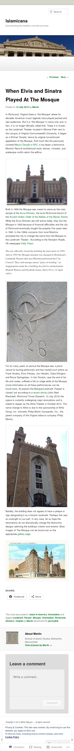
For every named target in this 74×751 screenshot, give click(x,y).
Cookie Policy (12, 737)
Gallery (9, 66)
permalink (53, 620)
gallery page (24, 534)
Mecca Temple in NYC (26, 144)
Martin (35, 107)
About (20, 59)
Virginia (19, 620)
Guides (45, 59)
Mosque (37, 617)
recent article (40, 392)
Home (9, 59)
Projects (32, 59)
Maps (56, 59)
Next (64, 77)
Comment (52, 702)
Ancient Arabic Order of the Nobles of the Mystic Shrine (39, 216)
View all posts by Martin (38, 645)
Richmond (60, 617)
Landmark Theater (22, 617)
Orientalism (54, 614)
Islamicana (16, 21)
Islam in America (38, 614)
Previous (53, 77)
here (14, 388)
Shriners (10, 620)
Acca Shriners (27, 213)
